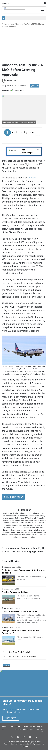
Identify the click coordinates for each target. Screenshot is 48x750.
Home (5, 24)
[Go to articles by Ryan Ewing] (12, 90)
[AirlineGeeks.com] (14, 10)
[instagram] (24, 737)
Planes (12, 24)
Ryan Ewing (19, 90)
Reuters (32, 177)
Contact (10, 727)
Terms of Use (25, 728)
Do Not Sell (42, 729)
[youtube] (30, 737)
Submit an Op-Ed (18, 728)
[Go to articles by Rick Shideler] (4, 81)
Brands (4, 3)
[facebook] (18, 737)
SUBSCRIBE (10, 718)
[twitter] (12, 737)
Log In (38, 728)
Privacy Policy (32, 728)
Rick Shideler (11, 81)
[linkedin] (36, 737)
